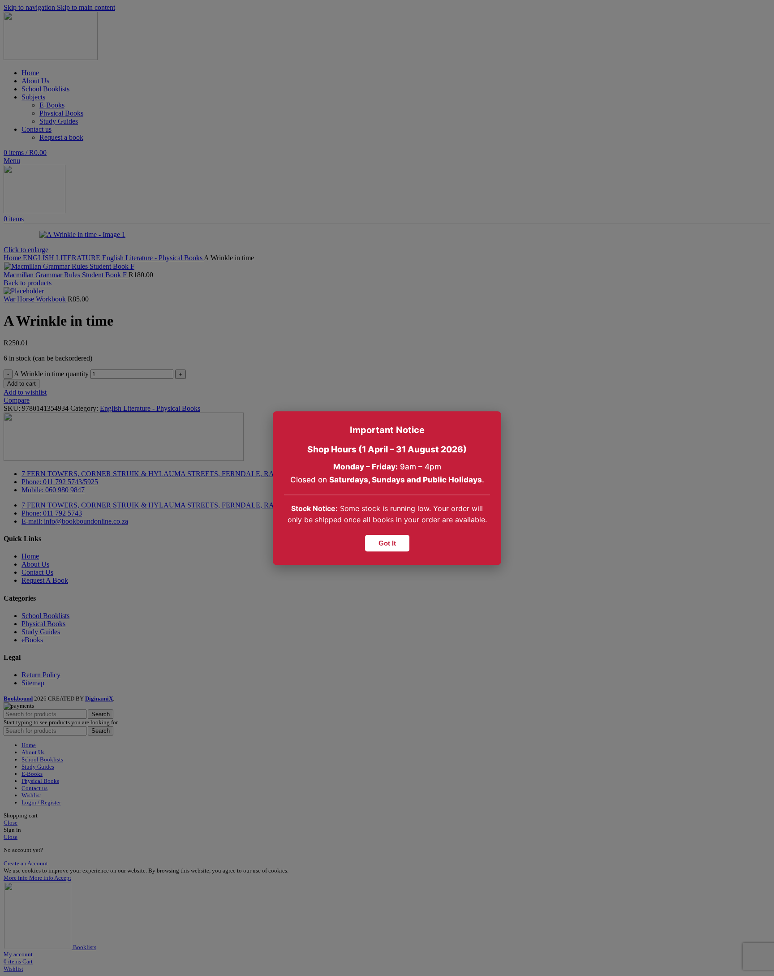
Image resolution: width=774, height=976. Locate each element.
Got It (387, 543)
